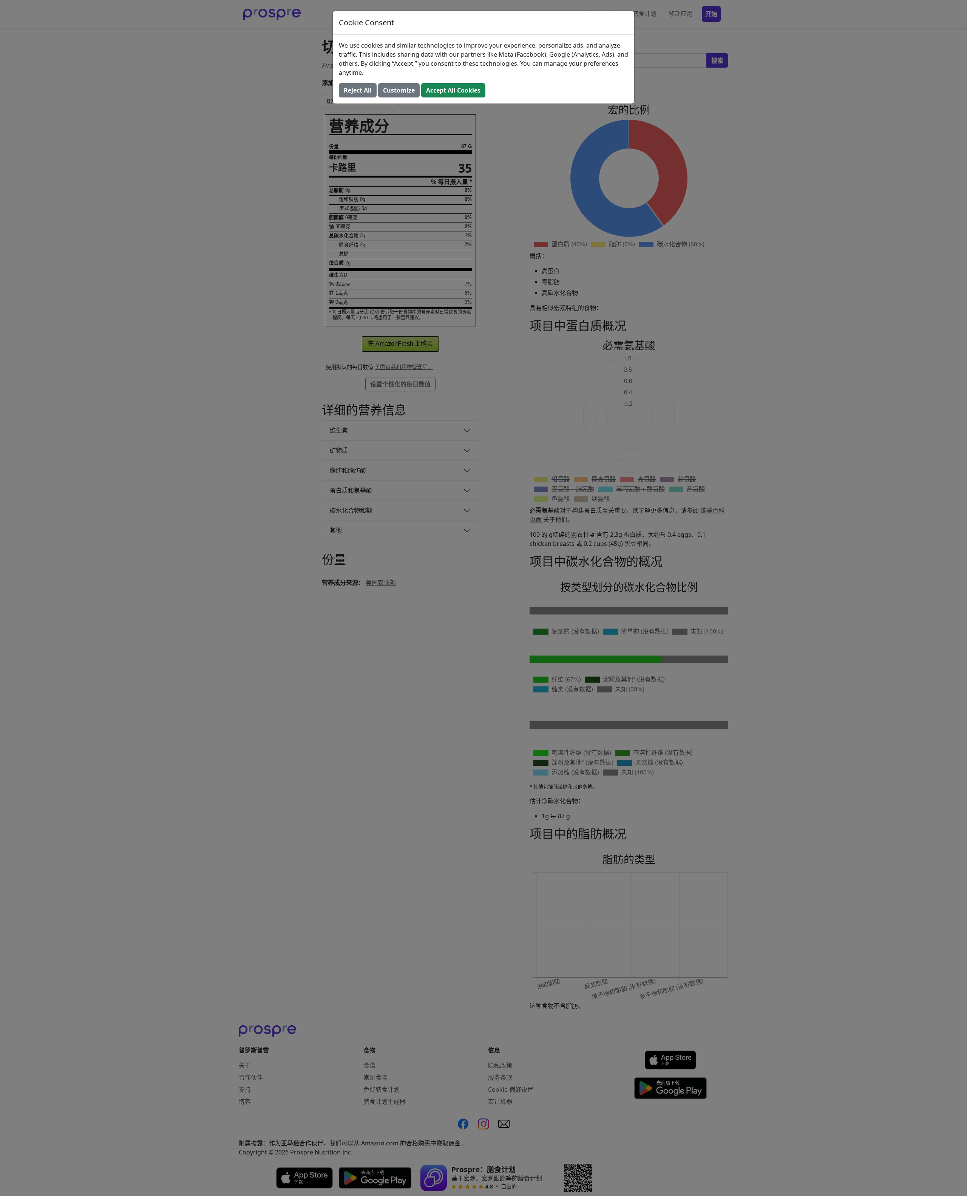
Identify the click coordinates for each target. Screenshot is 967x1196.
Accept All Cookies (453, 90)
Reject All (358, 90)
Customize (399, 90)
